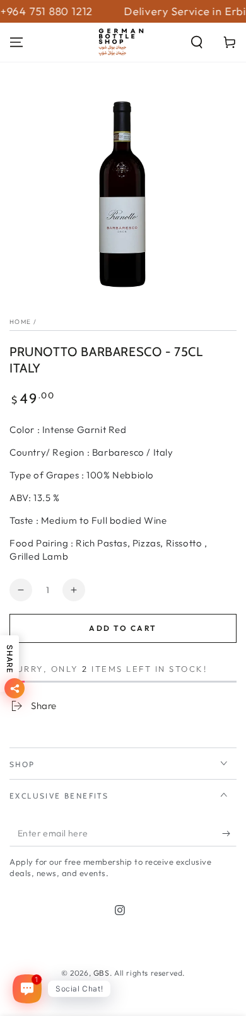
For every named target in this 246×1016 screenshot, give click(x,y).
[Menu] (16, 42)
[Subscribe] (229, 834)
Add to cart (122, 628)
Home (20, 322)
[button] (196, 42)
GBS (101, 973)
